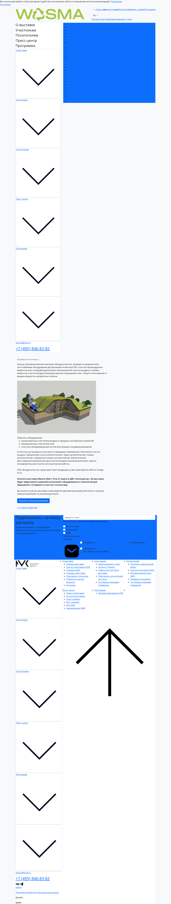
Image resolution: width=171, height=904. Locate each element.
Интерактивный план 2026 (80, 70)
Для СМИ (71, 93)
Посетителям (22, 149)
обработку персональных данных (112, 542)
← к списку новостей (27, 507)
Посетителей (72, 526)
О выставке (21, 50)
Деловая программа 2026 (79, 101)
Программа (21, 248)
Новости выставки (76, 81)
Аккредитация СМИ (76, 96)
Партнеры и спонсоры (78, 36)
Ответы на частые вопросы (80, 39)
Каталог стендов (75, 50)
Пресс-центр (22, 199)
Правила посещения (77, 73)
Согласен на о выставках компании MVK (115, 550)
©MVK (19, 887)
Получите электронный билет (33, 500)
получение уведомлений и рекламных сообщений (120, 548)
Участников (72, 529)
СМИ (68, 533)
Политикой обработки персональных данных (105, 545)
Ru (94, 15)
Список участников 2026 (79, 27)
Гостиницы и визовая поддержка (83, 59)
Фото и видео (73, 90)
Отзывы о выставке (76, 33)
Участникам (22, 100)
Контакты (72, 42)
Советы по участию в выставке (82, 53)
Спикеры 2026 (74, 30)
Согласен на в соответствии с (114, 544)
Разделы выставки (76, 24)
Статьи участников (76, 84)
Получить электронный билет (82, 64)
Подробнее (116, 1)
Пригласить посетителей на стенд (84, 56)
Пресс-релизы (74, 87)
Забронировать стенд (78, 47)
